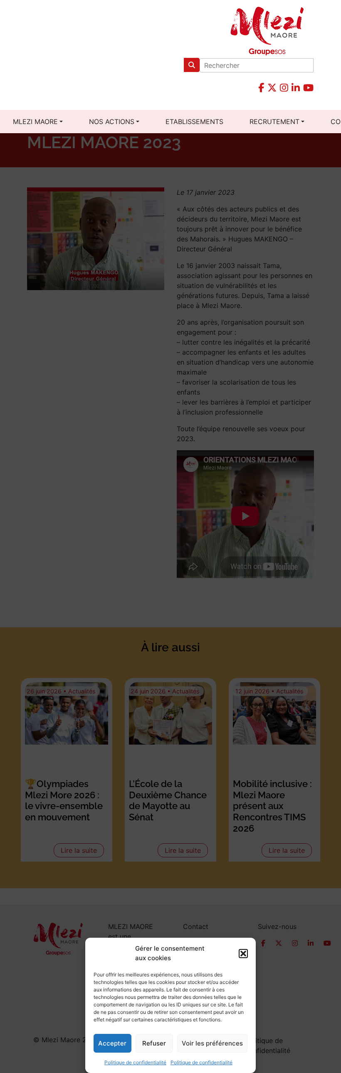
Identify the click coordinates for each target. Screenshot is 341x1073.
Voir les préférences (212, 1043)
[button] (243, 953)
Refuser (154, 1043)
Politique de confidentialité (135, 1062)
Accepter (112, 1043)
